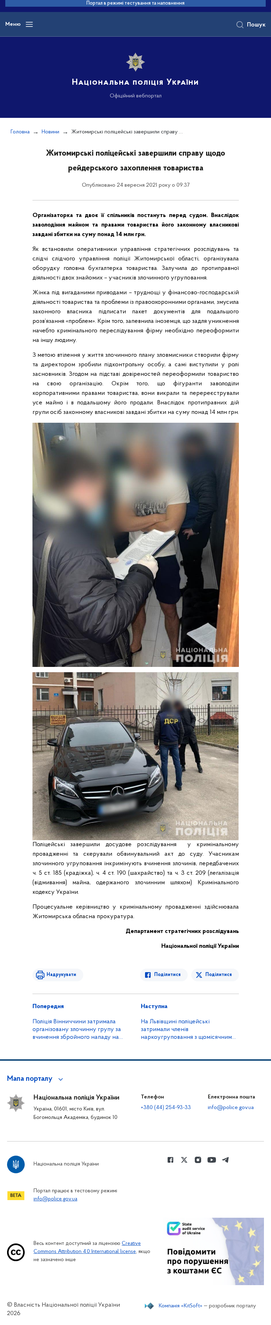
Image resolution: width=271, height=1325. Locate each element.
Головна (20, 132)
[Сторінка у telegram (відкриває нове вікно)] (225, 1160)
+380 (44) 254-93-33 (166, 1107)
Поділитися (167, 974)
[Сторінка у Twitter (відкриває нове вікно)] (184, 1160)
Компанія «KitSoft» (181, 1306)
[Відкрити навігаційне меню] (29, 24)
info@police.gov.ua (231, 1107)
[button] (36, 1079)
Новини (50, 132)
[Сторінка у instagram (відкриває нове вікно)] (198, 1160)
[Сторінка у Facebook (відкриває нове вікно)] (170, 1160)
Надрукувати (61, 974)
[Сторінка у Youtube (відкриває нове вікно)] (211, 1160)
